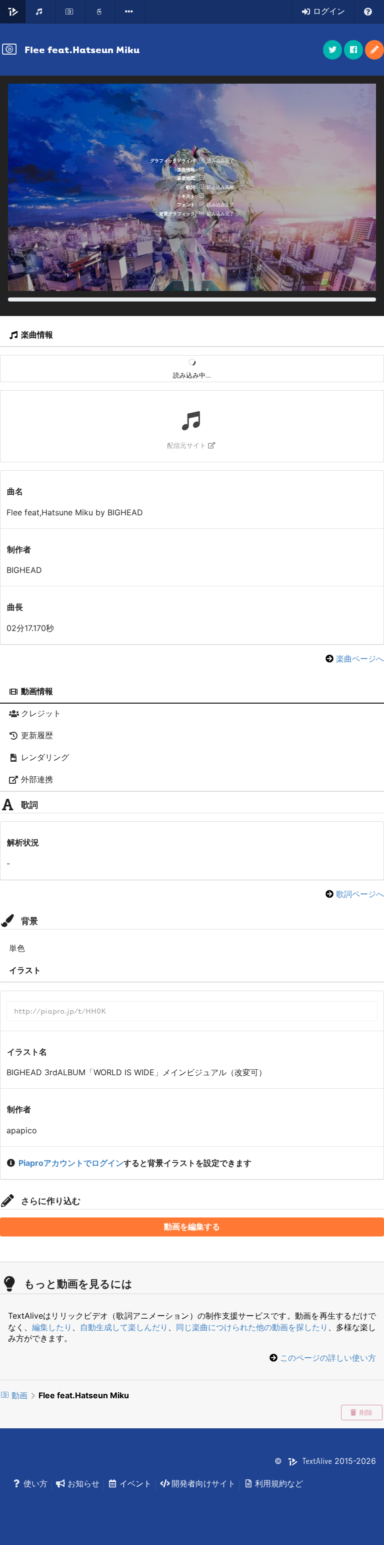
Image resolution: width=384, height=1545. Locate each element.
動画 (20, 1395)
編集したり (52, 1327)
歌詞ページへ (360, 894)
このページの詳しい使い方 (328, 1358)
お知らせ (84, 1483)
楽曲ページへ (360, 659)
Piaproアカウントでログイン (71, 1163)
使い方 (36, 1483)
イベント (136, 1483)
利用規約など (279, 1483)
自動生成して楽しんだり (124, 1327)
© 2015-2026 (325, 1461)
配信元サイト (186, 445)
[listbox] (131, 11)
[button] (374, 50)
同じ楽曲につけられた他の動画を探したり (252, 1327)
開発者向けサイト (204, 1483)
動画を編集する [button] (192, 1226)
